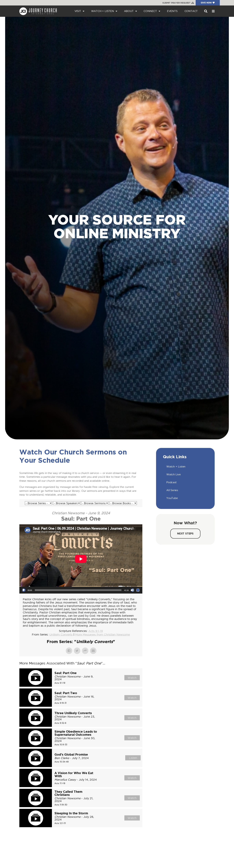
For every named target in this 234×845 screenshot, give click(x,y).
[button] (205, 11)
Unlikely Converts (61, 634)
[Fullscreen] (138, 590)
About (129, 11)
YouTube (172, 498)
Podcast (171, 482)
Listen (133, 757)
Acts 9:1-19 (95, 630)
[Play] (24, 590)
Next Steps (185, 533)
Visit (78, 11)
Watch (132, 677)
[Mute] (132, 590)
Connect (150, 11)
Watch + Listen (102, 11)
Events (172, 11)
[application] (80, 559)
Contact (191, 11)
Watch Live (173, 474)
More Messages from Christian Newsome (102, 634)
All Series (172, 490)
